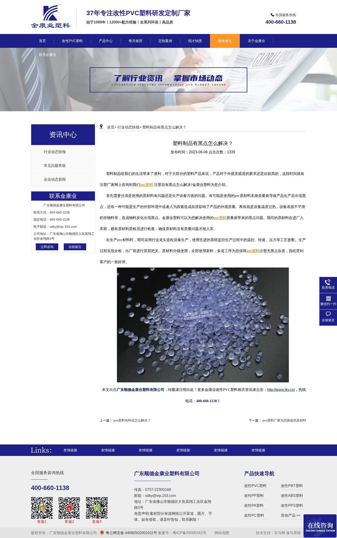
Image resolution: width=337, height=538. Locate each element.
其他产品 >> (291, 515)
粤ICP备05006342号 (189, 533)
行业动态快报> (129, 127)
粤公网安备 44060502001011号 (131, 533)
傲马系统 (293, 533)
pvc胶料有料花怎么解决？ (132, 420)
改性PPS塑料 (292, 505)
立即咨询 (47, 247)
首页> (111, 127)
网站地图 (221, 533)
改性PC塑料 (254, 515)
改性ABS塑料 (292, 496)
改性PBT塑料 (292, 486)
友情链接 (70, 450)
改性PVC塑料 (255, 486)
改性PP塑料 (254, 496)
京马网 (279, 533)
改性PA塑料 (254, 505)
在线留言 (75, 247)
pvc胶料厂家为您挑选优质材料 (284, 420)
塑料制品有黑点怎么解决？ (164, 127)
